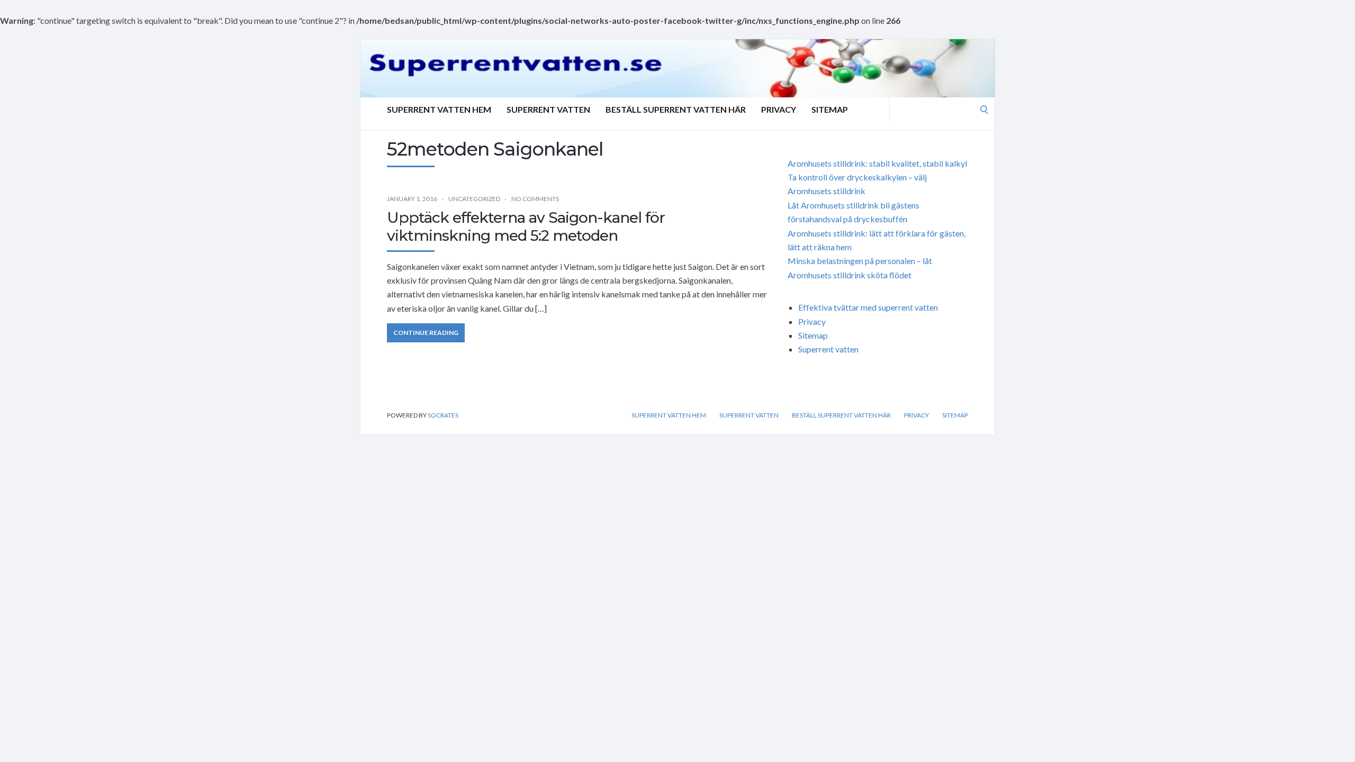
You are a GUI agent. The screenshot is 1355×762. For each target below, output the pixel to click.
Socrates (443, 415)
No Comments (535, 199)
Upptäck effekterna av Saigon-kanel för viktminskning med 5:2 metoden (526, 226)
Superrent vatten (548, 109)
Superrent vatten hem (439, 109)
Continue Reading (425, 333)
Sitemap (829, 109)
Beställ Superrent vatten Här (676, 109)
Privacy (778, 109)
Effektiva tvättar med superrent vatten (868, 307)
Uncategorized (474, 199)
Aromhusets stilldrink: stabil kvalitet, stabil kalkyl (877, 163)
